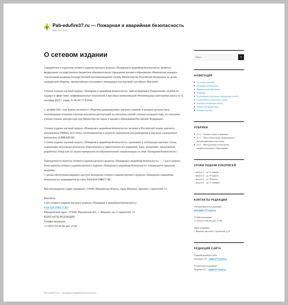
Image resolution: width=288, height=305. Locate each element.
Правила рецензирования (208, 89)
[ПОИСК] (241, 57)
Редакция (201, 92)
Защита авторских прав (208, 106)
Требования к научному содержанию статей (217, 96)
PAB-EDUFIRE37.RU (56, 207)
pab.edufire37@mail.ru (205, 210)
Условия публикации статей (209, 103)
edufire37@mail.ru (217, 258)
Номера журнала (204, 110)
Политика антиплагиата (208, 85)
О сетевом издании (205, 82)
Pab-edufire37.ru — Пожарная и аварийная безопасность (118, 25)
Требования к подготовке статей (212, 99)
